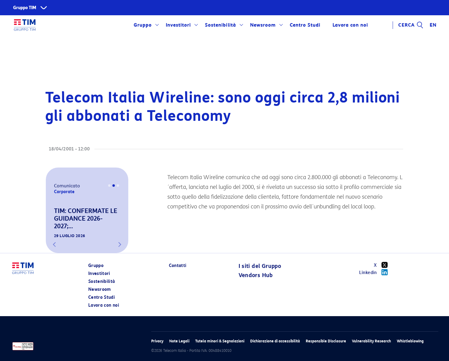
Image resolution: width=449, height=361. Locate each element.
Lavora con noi (103, 305)
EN (433, 25)
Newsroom (263, 25)
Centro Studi (101, 297)
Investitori (178, 25)
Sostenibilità (220, 25)
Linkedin (368, 272)
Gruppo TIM (24, 7)
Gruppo (143, 25)
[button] (54, 244)
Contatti (178, 265)
